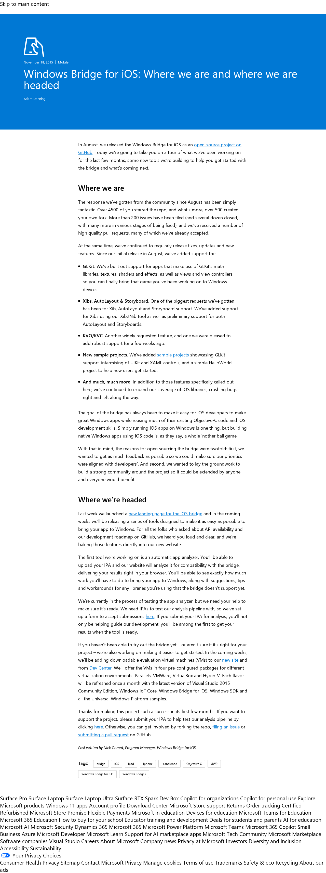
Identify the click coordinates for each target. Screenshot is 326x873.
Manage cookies (162, 862)
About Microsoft (119, 840)
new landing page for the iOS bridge (165, 513)
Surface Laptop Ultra (89, 798)
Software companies (24, 840)
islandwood (169, 764)
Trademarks (228, 862)
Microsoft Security (52, 826)
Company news (158, 840)
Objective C (194, 764)
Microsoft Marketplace (294, 833)
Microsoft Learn (104, 833)
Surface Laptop (46, 798)
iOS (116, 764)
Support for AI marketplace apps (163, 833)
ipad (131, 764)
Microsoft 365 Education (28, 819)
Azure (28, 833)
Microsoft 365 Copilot (270, 826)
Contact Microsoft (102, 862)
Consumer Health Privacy (29, 862)
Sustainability (45, 848)
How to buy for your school (91, 819)
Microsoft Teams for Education (275, 812)
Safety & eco (259, 862)
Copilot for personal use (268, 798)
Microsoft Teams (224, 826)
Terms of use (198, 862)
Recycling (287, 862)
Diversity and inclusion (275, 840)
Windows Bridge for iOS (97, 774)
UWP (214, 764)
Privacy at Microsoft (201, 840)
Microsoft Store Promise (58, 812)
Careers (90, 840)
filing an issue (226, 726)
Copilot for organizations (209, 798)
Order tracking (263, 805)
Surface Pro (13, 798)
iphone (148, 764)
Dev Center (100, 668)
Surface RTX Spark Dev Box (147, 798)
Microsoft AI (14, 826)
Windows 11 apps (67, 805)
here (150, 616)
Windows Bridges (134, 774)
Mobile (63, 62)
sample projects (173, 354)
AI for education (302, 819)
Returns (236, 805)
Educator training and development (166, 819)
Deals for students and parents (245, 819)
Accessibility (14, 848)
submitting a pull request (103, 734)
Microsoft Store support (197, 805)
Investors (236, 840)
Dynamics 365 (91, 826)
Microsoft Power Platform (173, 826)
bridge (101, 764)
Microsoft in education (158, 812)
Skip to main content (24, 3)
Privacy (134, 862)
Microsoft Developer (61, 833)
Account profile (107, 805)
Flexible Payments (109, 812)
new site (230, 660)
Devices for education (211, 812)
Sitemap (70, 862)
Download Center (147, 805)
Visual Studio (64, 840)
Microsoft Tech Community (235, 833)
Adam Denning (35, 98)
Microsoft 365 (125, 826)
